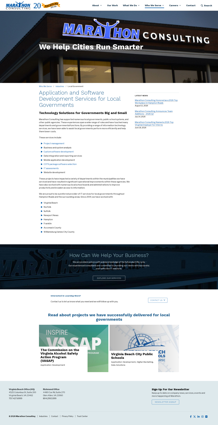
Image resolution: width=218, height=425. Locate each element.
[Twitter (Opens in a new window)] (194, 416)
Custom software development (59, 152)
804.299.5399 (49, 398)
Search (208, 5)
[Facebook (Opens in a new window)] (191, 416)
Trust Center (82, 416)
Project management (54, 143)
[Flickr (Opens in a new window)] (206, 416)
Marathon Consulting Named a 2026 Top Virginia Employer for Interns (154, 123)
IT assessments (51, 168)
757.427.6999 (15, 398)
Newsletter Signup (165, 402)
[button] (97, 5)
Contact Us (156, 300)
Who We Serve (45, 86)
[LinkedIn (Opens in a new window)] (198, 416)
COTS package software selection (60, 164)
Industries (60, 86)
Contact (54, 416)
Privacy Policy (67, 416)
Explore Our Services (109, 278)
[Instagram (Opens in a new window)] (202, 416)
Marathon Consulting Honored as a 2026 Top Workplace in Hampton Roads (156, 101)
